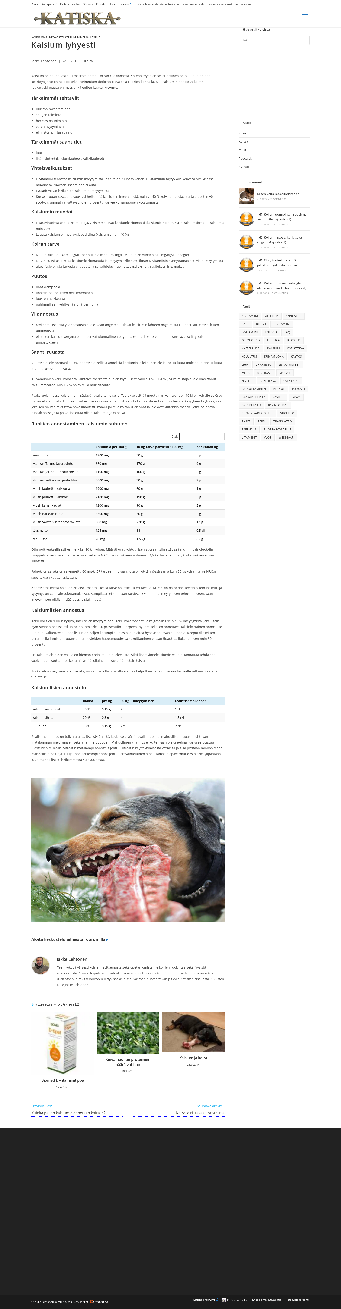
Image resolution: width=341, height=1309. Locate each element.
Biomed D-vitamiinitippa (62, 1080)
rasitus (278, 397)
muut (242, 150)
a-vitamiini (250, 316)
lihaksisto (263, 365)
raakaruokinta (253, 397)
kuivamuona (274, 356)
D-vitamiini (44, 179)
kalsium (70, 37)
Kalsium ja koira (193, 1057)
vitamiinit (249, 437)
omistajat (291, 381)
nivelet (247, 381)
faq (287, 332)
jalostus (294, 340)
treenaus (249, 429)
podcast (299, 389)
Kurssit (100, 4)
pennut (279, 389)
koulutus (249, 356)
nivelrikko (268, 381)
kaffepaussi (251, 348)
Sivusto (88, 4)
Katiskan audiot (70, 4)
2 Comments (278, 199)
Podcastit (245, 158)
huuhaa (273, 340)
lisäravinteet (289, 365)
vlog (268, 437)
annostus (294, 316)
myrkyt (284, 373)
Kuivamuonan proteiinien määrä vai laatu (128, 1062)
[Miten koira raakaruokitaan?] (246, 196)
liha (245, 365)
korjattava (295, 348)
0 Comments (280, 224)
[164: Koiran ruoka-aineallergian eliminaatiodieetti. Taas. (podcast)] (246, 288)
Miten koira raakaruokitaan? (278, 194)
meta (246, 373)
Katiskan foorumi (204, 1300)
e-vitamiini (250, 332)
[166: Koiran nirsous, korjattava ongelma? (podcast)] (246, 242)
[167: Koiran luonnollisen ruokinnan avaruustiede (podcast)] (246, 219)
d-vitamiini (281, 324)
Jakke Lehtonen (44, 61)
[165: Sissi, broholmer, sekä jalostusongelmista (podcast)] (246, 265)
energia (271, 332)
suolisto (287, 413)
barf (245, 324)
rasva (296, 397)
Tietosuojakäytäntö (297, 1300)
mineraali (84, 37)
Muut (111, 4)
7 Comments (281, 270)
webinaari (287, 437)
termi (262, 421)
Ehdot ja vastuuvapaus (266, 1300)
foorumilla (94, 939)
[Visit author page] (40, 965)
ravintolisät (278, 405)
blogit (261, 324)
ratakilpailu (251, 405)
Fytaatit (41, 190)
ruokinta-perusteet (257, 413)
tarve (96, 37)
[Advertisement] (274, 83)
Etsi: (174, 436)
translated (282, 421)
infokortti (56, 37)
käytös (296, 356)
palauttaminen (254, 389)
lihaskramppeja (48, 287)
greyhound (251, 340)
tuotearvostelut (277, 429)
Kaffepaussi (49, 4)
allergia (271, 316)
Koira (34, 4)
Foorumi (124, 4)
